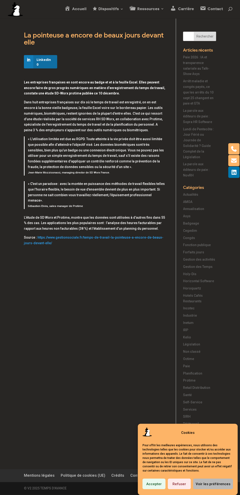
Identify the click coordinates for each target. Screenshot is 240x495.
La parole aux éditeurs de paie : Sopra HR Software (197, 116)
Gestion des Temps (198, 267)
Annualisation (193, 209)
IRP (185, 330)
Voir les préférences (213, 484)
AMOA (187, 202)
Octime (188, 359)
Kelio (187, 337)
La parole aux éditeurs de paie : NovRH (196, 169)
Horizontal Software (198, 281)
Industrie (190, 315)
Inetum (188, 323)
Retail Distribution (196, 388)
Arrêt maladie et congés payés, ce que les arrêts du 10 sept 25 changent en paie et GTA (198, 92)
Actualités (190, 194)
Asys (187, 216)
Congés (189, 238)
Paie (186, 366)
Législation (191, 344)
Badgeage (191, 223)
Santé (187, 395)
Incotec (189, 308)
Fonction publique (197, 245)
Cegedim (190, 230)
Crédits (117, 475)
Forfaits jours (193, 252)
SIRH (187, 416)
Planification (192, 373)
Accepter (154, 484)
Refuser (179, 484)
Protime (189, 380)
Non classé (191, 351)
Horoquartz (192, 288)
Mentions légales (39, 475)
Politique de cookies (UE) (83, 475)
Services (190, 409)
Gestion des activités (199, 259)
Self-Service (192, 402)
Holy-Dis (189, 274)
